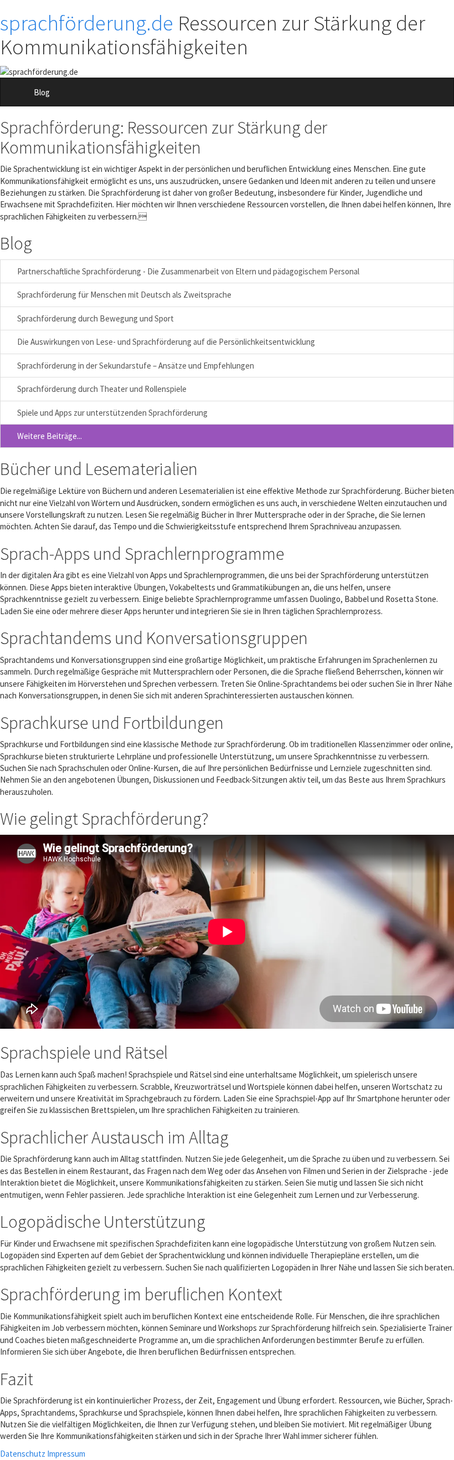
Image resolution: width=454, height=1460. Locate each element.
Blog (42, 92)
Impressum (66, 1453)
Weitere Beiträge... (49, 436)
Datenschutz (22, 1453)
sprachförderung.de (86, 23)
